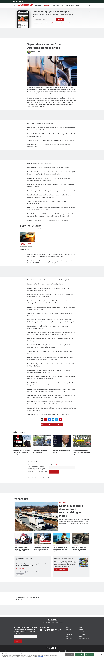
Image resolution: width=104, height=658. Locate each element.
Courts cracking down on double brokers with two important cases (60, 549)
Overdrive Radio (17, 448)
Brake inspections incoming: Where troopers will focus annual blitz (42, 549)
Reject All (80, 654)
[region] (52, 655)
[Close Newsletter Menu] (89, 11)
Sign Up (18, 641)
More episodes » (20, 568)
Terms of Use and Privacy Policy (55, 22)
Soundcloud (20, 574)
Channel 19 (56, 448)
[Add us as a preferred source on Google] (45, 419)
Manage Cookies (61, 651)
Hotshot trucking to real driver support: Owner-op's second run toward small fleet (31, 564)
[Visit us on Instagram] (56, 629)
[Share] (49, 419)
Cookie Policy (40, 656)
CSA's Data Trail (38, 545)
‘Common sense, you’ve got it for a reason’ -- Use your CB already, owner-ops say (21, 452)
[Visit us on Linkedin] (48, 629)
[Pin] (60, 419)
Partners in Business (39, 448)
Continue (54, 472)
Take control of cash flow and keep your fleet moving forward (27, 247)
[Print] (42, 419)
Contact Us (85, 651)
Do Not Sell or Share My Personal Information (44, 651)
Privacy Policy (46, 23)
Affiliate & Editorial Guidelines (73, 651)
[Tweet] (56, 419)
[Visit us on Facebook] (41, 629)
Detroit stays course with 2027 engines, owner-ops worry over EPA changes (79, 549)
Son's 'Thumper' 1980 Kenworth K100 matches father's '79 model (22, 549)
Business (30, 41)
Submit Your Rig (61, 570)
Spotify (35, 571)
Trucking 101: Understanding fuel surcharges (41, 451)
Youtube (29, 571)
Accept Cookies (89, 654)
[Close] (101, 654)
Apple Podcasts (20, 571)
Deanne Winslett (35, 51)
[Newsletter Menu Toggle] (89, 5)
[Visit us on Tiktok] (59, 629)
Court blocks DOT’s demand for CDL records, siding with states (71, 510)
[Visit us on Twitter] (44, 629)
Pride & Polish (18, 545)
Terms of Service (54, 23)
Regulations (62, 502)
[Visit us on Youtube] (52, 629)
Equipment (75, 545)
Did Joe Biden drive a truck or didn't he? (61, 451)
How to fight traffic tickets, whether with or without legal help (81, 452)
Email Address (53, 464)
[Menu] (14, 5)
